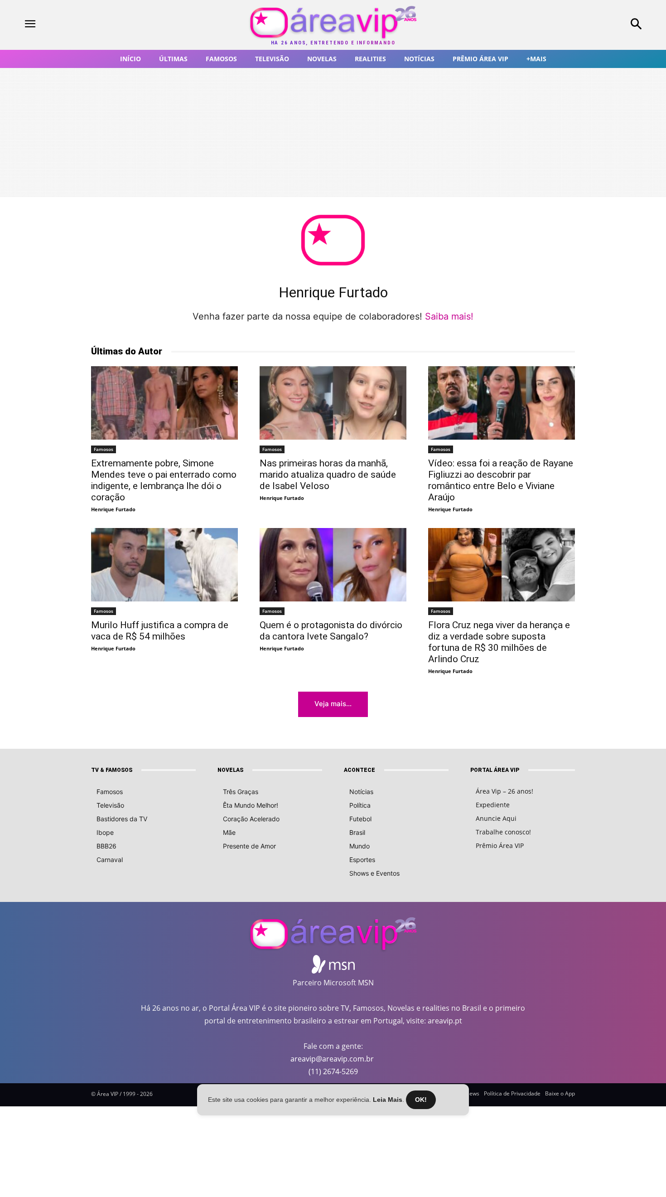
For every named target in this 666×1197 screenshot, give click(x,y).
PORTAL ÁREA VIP (494, 770)
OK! (421, 1099)
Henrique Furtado (113, 509)
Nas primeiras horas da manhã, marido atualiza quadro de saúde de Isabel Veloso (328, 474)
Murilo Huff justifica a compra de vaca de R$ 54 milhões (159, 631)
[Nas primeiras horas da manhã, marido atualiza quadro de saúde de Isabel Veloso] (333, 403)
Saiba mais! (449, 316)
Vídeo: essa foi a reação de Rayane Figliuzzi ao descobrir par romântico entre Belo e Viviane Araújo (500, 480)
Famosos (103, 449)
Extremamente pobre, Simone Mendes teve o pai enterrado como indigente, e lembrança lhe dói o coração (163, 480)
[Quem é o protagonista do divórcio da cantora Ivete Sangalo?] (333, 564)
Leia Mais (387, 1099)
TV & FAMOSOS (111, 770)
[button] (577, 25)
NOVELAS (230, 770)
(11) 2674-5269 (333, 1071)
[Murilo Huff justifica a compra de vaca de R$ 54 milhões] (164, 564)
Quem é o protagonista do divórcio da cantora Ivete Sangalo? (331, 631)
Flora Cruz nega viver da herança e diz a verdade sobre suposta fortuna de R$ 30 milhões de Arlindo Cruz (499, 642)
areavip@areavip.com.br (332, 1059)
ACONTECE (359, 770)
